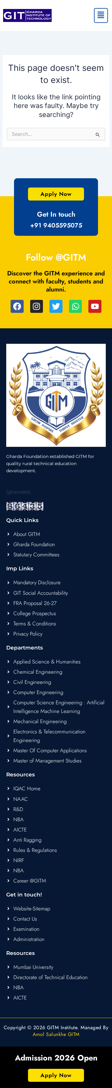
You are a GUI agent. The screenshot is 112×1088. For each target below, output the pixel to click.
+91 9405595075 (56, 225)
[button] (101, 15)
